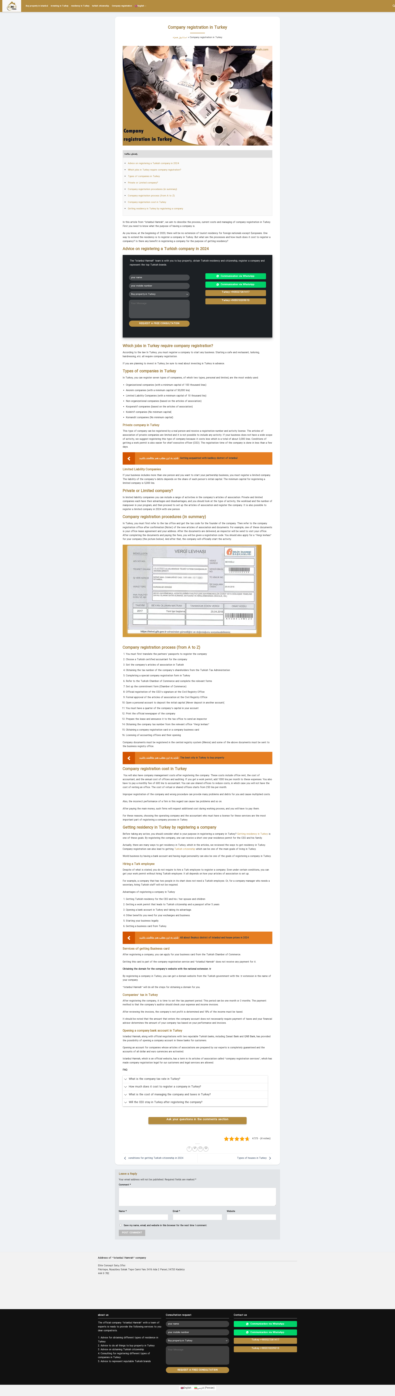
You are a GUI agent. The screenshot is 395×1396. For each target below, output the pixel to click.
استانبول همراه (180, 37)
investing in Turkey (59, 6)
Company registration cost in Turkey (147, 202)
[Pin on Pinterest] (205, 1149)
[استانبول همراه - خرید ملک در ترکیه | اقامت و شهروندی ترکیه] (11, 6)
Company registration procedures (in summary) (152, 189)
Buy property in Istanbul (37, 6)
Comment (125, 1185)
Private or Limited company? (143, 183)
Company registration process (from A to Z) (151, 195)
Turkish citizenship (184, 849)
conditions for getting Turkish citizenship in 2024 (155, 1158)
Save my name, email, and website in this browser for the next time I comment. (165, 1225)
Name (123, 1211)
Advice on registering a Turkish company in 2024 (153, 163)
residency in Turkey (80, 6)
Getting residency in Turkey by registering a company (155, 208)
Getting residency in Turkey (252, 834)
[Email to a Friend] (200, 1149)
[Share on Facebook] (189, 1149)
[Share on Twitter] (194, 1149)
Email (176, 1211)
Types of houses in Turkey (252, 1158)
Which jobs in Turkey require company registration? (154, 170)
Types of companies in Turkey (144, 176)
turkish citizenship (100, 6)
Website (231, 1211)
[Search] (394, 6)
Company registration (122, 6)
